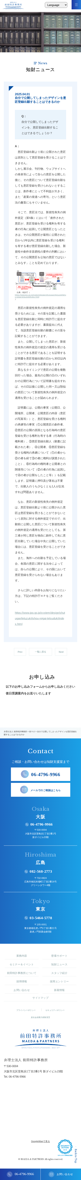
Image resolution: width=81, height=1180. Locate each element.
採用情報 (21, 981)
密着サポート (59, 955)
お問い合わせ (22, 990)
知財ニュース (59, 964)
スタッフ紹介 (59, 972)
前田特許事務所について (22, 972)
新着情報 (59, 990)
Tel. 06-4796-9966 (15, 1076)
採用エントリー (59, 981)
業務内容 (21, 955)
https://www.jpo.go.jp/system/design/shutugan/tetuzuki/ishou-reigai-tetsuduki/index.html (40, 296)
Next (61, 652)
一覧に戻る (40, 651)
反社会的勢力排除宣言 (40, 1017)
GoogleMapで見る (40, 1141)
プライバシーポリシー (26, 1010)
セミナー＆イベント (22, 964)
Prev (20, 652)
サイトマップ (40, 997)
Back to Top (75, 1156)
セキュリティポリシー (55, 1010)
